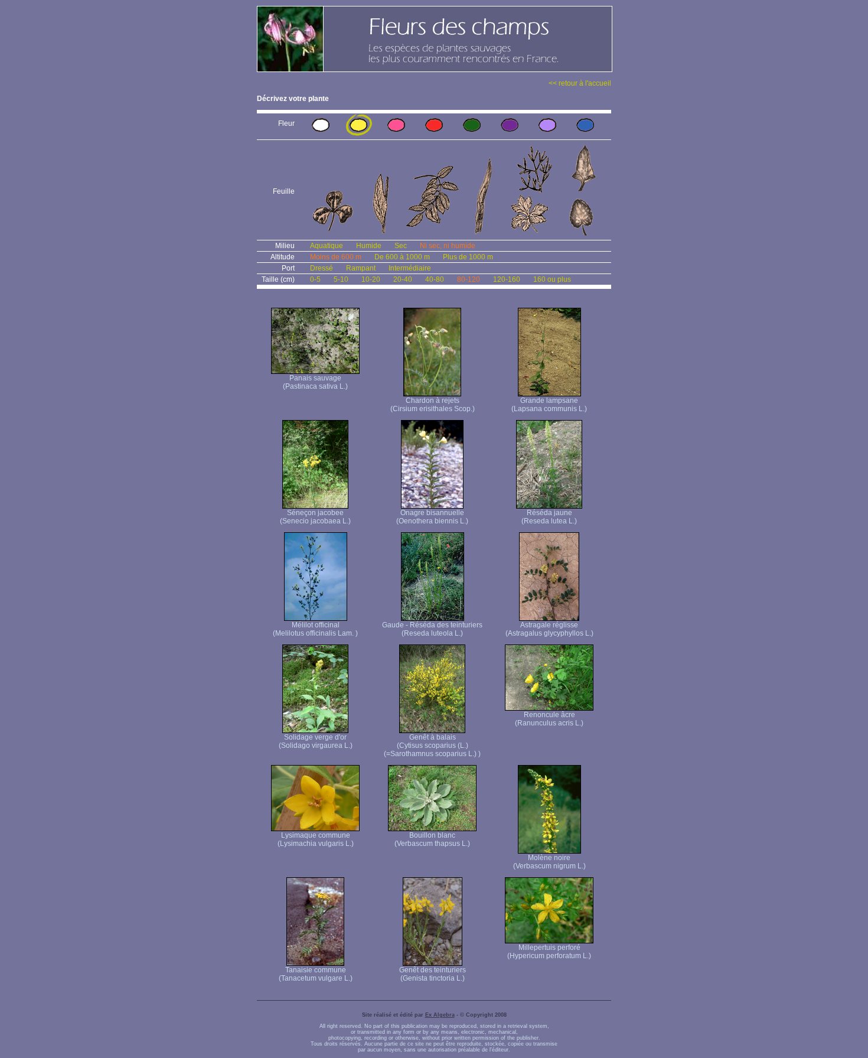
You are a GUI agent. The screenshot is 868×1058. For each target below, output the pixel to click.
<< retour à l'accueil (580, 83)
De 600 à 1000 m (402, 257)
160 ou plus (552, 279)
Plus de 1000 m (468, 257)
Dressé (321, 268)
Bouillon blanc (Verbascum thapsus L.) (432, 839)
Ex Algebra (440, 1015)
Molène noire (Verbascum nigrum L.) (549, 862)
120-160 (506, 279)
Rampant (361, 268)
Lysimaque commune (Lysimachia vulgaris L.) (316, 839)
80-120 (468, 279)
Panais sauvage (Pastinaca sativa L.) (315, 382)
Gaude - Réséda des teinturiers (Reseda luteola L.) (432, 629)
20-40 (402, 279)
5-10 (341, 279)
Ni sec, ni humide (447, 246)
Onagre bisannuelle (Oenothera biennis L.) (432, 517)
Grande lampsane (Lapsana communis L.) (549, 404)
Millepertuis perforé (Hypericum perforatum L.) (549, 951)
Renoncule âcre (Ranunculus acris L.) (549, 719)
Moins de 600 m (335, 257)
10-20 (370, 279)
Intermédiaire (410, 268)
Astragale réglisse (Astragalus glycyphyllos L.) (549, 629)
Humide (368, 246)
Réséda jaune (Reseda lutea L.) (549, 517)
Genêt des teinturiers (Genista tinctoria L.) (432, 974)
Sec (400, 246)
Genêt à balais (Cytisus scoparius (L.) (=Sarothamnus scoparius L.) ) (432, 745)
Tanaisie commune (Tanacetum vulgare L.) (316, 974)
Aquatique (326, 246)
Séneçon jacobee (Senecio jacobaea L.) (315, 517)
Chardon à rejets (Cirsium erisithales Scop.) (432, 404)
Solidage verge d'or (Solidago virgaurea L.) (316, 741)
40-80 (434, 279)
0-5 (315, 279)
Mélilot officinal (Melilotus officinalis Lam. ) (315, 629)
